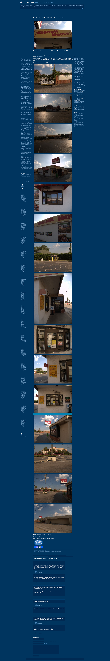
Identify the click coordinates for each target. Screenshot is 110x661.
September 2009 (23, 408)
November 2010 (23, 393)
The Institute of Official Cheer (78, 122)
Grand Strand (79, 70)
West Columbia (77, 87)
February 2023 (23, 235)
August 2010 (23, 396)
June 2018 (22, 295)
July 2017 (22, 307)
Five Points (79, 67)
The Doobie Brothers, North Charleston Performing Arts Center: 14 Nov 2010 (60, 556)
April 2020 (22, 271)
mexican (75, 76)
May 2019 (22, 283)
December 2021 (23, 250)
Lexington (76, 75)
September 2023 (23, 227)
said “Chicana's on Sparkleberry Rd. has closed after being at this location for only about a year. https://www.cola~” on (26, 164)
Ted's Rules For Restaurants (26, 6)
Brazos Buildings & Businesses (79, 125)
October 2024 (23, 213)
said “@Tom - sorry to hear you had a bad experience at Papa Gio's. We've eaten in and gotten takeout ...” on (26, 92)
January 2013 (23, 365)
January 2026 (23, 197)
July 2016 (22, 320)
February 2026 (23, 196)
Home (22, 5)
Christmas (78, 62)
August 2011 (22, 383)
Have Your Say (52, 5)
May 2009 (22, 412)
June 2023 (22, 230)
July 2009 (22, 410)
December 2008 (23, 418)
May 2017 (22, 309)
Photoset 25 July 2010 (37, 536)
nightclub (79, 76)
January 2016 (23, 326)
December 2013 (23, 353)
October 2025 (23, 200)
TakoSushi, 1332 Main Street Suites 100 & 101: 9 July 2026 (79, 107)
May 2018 (22, 296)
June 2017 (22, 308)
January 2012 (23, 378)
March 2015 (22, 337)
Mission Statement (59, 5)
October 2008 (23, 420)
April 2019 (22, 284)
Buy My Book (36, 5)
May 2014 (22, 348)
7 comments (61, 17)
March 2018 (22, 298)
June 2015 (22, 334)
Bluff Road (52, 551)
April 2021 (22, 258)
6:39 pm (40, 597)
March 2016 (22, 324)
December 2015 (23, 327)
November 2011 (23, 380)
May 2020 (22, 270)
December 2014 (23, 340)
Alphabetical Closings (28, 5)
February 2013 (23, 364)
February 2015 (23, 338)
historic (76, 73)
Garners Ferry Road (78, 69)
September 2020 (23, 266)
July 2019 (22, 281)
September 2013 (23, 356)
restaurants (59, 551)
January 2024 (23, 223)
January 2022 (23, 249)
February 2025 (23, 209)
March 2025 (22, 208)
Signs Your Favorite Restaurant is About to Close (73, 5)
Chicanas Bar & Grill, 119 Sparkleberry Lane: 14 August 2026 (26, 178)
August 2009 (23, 409)
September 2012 (23, 369)
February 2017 (23, 312)
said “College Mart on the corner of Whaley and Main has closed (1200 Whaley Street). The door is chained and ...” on (26, 127)
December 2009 (23, 405)
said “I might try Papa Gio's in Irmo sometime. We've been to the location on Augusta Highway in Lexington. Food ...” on (26, 89)
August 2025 (23, 202)
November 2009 (23, 406)
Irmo (81, 73)
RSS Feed (80, 8)
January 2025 (23, 210)
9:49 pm (40, 605)
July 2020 (22, 268)
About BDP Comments (24, 170)
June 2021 (22, 256)
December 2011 (23, 379)
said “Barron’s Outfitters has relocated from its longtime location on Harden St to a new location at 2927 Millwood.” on (26, 160)
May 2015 (22, 335)
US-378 (83, 85)
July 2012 (22, 371)
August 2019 (23, 280)
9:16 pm (40, 633)
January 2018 (23, 300)
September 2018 (23, 292)
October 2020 (23, 265)
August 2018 (23, 293)
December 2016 (23, 314)
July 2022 (22, 242)
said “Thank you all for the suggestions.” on (26, 109)
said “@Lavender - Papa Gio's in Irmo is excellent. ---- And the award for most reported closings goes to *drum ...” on (26, 99)
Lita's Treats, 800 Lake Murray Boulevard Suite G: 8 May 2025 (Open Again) (79, 102)
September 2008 (23, 421)
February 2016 (23, 325)
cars (84, 61)
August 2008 (23, 422)
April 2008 (22, 426)
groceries (83, 70)
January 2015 (23, 339)
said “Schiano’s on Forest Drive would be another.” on (26, 115)
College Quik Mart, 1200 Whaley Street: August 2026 (26, 176)
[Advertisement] (55, 12)
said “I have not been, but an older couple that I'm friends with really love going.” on (26, 145)
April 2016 (22, 323)
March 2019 (22, 285)
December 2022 (23, 237)
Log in (21, 434)
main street (81, 74)
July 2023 (22, 229)
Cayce (75, 62)
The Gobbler (76, 121)
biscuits (49, 551)
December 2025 (23, 198)
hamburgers (76, 71)
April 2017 (22, 310)
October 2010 (23, 394)
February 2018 (23, 299)
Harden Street (79, 72)
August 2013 (23, 357)
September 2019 (23, 279)
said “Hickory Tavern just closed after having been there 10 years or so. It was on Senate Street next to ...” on (26, 102)
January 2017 (23, 313)
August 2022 (23, 241)
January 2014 (23, 352)
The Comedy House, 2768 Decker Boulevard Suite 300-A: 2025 (26, 181)
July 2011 (22, 384)
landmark (83, 73)
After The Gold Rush (77, 96)
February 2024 (23, 222)
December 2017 (23, 301)
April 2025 (22, 207)
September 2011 (23, 382)
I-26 (79, 73)
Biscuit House (45, 551)
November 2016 (23, 315)
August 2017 (23, 306)
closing (22, 185)
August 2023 (23, 228)
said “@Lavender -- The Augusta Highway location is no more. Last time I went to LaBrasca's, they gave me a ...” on (26, 85)
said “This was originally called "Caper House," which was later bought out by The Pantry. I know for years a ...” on (26, 60)
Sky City (75, 123)
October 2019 (23, 278)
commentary (23, 186)
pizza (78, 77)
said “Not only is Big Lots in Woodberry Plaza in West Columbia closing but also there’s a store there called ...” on (26, 141)
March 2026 (22, 195)
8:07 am (40, 583)
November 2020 (23, 264)
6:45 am (40, 572)
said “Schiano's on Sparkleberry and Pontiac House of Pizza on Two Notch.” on (26, 112)
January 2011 (23, 391)
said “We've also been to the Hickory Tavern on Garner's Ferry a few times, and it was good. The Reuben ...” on (26, 77)
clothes (81, 62)
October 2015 (23, 329)
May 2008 (22, 425)
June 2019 (22, 282)
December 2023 (23, 224)
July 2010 (22, 397)
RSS (44, 560)
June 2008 (22, 424)
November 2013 (23, 354)
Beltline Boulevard (77, 58)
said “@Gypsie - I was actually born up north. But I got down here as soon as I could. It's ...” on (26, 157)
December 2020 (23, 263)
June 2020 (22, 269)
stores (78, 82)
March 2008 (22, 427)
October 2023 (23, 226)
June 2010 (22, 398)
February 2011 (23, 390)
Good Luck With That (44, 5)
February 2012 (23, 377)
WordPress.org (23, 437)
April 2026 (22, 194)
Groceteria (75, 120)
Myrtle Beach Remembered (78, 124)
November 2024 (23, 212)
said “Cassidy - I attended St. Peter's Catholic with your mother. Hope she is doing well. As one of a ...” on (26, 68)
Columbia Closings (28, 2)
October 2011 (23, 381)
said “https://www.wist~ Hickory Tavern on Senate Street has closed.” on (26, 134)
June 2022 (22, 243)
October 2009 (23, 407)
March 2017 (22, 311)
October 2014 (23, 342)
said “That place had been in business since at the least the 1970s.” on (26, 64)
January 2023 (23, 236)
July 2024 (22, 216)
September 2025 (23, 201)
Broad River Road (78, 59)
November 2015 (23, 328)
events (75, 67)
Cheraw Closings (76, 126)
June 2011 (22, 385)
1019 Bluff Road (40, 551)
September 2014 (23, 343)
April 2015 (22, 336)
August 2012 (23, 370)
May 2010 (22, 399)
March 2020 (22, 272)
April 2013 (22, 362)
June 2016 (22, 321)
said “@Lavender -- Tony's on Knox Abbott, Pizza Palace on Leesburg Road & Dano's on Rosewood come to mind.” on (26, 118)
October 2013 (23, 355)
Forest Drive (80, 68)
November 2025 (23, 199)
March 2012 (22, 376)
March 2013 (22, 363)
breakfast (55, 551)
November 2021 (23, 251)
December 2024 (23, 211)
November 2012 (23, 367)
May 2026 (22, 193)
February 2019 (23, 286)
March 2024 (22, 221)
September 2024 (23, 214)
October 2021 (23, 252)
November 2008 (23, 419)
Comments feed (23, 436)
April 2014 (22, 349)
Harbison (79, 71)
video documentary (39, 56)
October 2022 (23, 239)
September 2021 (23, 253)
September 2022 (23, 240)
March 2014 (22, 350)
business (79, 61)
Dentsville (80, 64)
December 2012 (23, 366)
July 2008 (22, 423)
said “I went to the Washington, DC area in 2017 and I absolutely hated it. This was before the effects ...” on (26, 148)
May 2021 (22, 257)
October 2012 (23, 368)
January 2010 (23, 404)
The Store (34, 6)
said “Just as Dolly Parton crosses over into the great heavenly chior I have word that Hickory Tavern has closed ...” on (26, 107)
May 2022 (22, 244)
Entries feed (22, 435)
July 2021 (22, 255)
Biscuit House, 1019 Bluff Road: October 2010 (45, 17)
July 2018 (22, 294)
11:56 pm (40, 623)
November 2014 (23, 341)
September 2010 (23, 395)
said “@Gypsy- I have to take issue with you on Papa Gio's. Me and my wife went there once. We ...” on (26, 96)
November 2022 (23, 238)
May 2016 (22, 322)
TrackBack (48, 560)
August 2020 (23, 267)
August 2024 (23, 215)
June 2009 (22, 411)
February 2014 (23, 351)
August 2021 (23, 254)
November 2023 (23, 225)
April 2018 (22, 297)
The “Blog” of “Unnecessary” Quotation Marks (78, 119)
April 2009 (22, 413)
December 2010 (23, 392)
